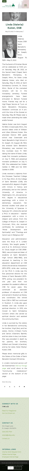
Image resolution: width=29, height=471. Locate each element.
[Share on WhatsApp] (14, 386)
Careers (4, 1)
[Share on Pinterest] (19, 386)
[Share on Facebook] (4, 386)
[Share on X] (9, 386)
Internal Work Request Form (11, 452)
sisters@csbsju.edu (8, 435)
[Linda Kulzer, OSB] (14, 16)
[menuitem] (25, 5)
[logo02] (12, 5)
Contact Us (6, 438)
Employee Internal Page (10, 457)
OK (10, 467)
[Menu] (25, 5)
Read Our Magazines (9, 411)
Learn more (18, 467)
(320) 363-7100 (7, 432)
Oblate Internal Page (9, 454)
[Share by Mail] (24, 386)
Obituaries (19, 31)
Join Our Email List (8, 413)
